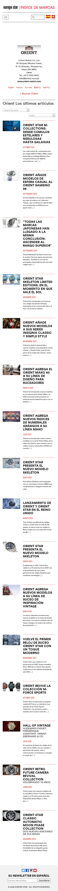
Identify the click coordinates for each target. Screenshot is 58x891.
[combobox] (16, 110)
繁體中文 (37, 87)
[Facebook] (27, 870)
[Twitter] (23, 870)
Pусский (28, 87)
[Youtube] (35, 870)
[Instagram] (31, 870)
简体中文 (46, 87)
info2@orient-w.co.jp (29, 78)
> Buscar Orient (29, 93)
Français (19, 87)
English (11, 87)
